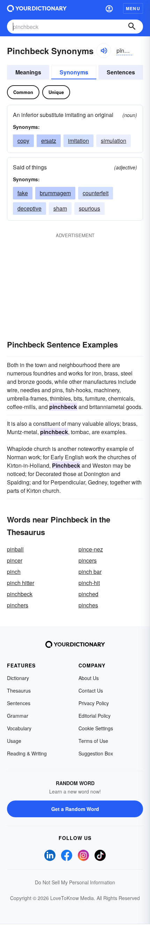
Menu (133, 8)
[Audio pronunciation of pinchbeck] (103, 50)
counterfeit (95, 193)
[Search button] (131, 26)
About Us (88, 677)
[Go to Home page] (37, 8)
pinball (15, 549)
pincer (14, 560)
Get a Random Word (75, 808)
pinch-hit (89, 583)
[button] (109, 8)
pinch (14, 572)
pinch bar (90, 572)
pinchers (17, 605)
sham (60, 208)
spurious (89, 208)
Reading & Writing (27, 753)
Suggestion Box (95, 753)
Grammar (17, 715)
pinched (88, 594)
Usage (14, 740)
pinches (88, 605)
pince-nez (90, 549)
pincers (87, 560)
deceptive (29, 208)
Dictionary (18, 677)
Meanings (28, 72)
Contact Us (90, 690)
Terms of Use (93, 740)
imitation (78, 141)
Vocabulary (19, 728)
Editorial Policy (94, 715)
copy (23, 141)
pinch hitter (20, 583)
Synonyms (74, 72)
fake (22, 193)
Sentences (121, 72)
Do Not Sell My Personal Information (75, 882)
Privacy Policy (93, 703)
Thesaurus (19, 690)
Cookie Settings (95, 728)
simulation (113, 141)
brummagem (55, 193)
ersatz (48, 141)
